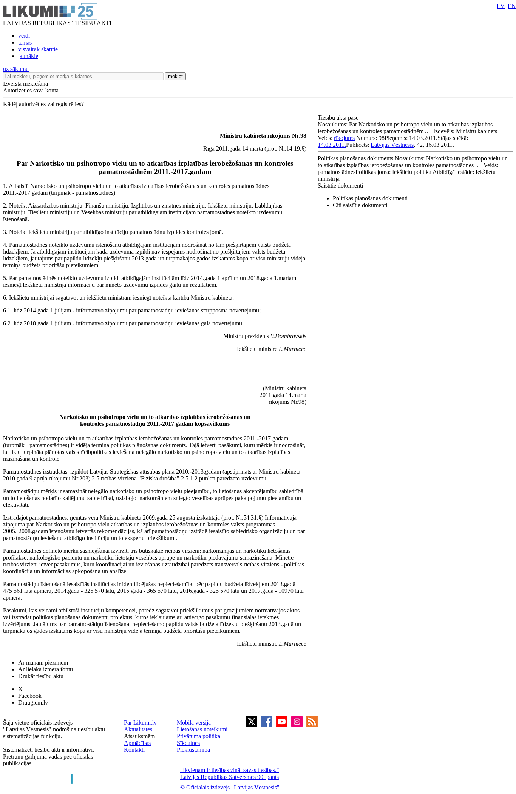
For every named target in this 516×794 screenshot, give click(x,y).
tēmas (25, 42)
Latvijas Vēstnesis (392, 145)
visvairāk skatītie (38, 49)
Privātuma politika (198, 736)
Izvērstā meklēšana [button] (25, 83)
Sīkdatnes (188, 743)
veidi (24, 35)
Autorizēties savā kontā (31, 90)
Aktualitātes (138, 729)
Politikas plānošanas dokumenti (370, 198)
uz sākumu (16, 69)
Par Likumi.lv (140, 722)
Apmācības (137, 743)
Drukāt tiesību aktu (40, 676)
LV (501, 6)
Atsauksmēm (139, 736)
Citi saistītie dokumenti (360, 205)
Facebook (30, 695)
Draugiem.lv (33, 702)
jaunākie (28, 56)
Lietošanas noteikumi (202, 729)
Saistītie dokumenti (340, 185)
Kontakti (134, 749)
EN (512, 6)
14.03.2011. (332, 145)
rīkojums (344, 138)
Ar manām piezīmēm (43, 662)
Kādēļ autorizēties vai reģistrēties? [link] (43, 104)
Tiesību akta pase (339, 117)
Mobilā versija (194, 722)
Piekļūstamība (193, 749)
